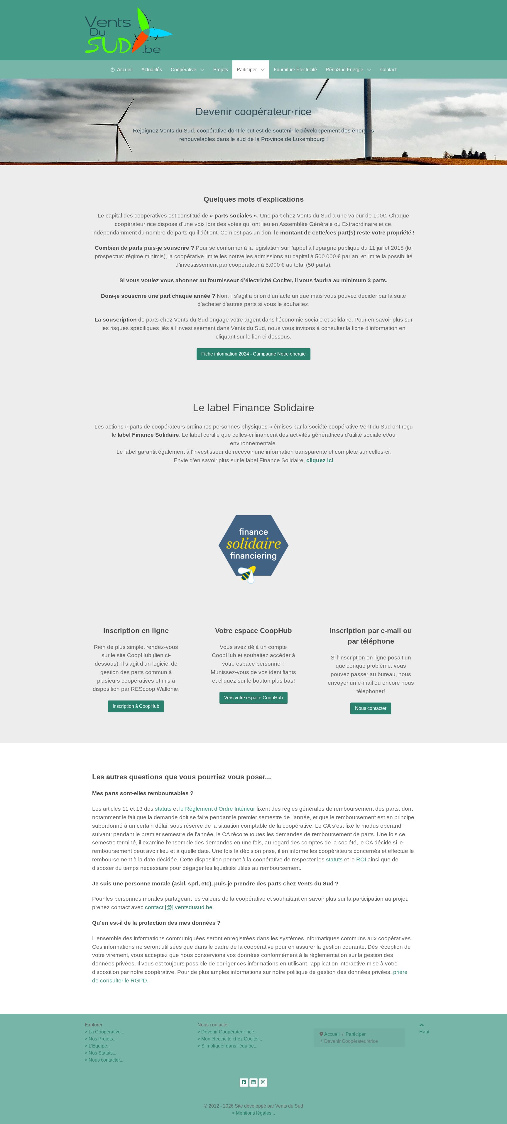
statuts (163, 809)
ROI (361, 859)
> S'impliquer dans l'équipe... (227, 1045)
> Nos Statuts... (100, 1052)
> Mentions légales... (253, 1113)
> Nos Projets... (100, 1038)
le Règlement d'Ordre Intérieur (217, 809)
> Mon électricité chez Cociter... (229, 1038)
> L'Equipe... (98, 1045)
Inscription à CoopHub (136, 706)
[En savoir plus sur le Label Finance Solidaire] (253, 545)
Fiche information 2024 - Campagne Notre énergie (253, 353)
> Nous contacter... (104, 1059)
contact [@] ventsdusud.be (178, 907)
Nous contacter (370, 708)
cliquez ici (319, 460)
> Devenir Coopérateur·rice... (227, 1031)
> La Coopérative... (104, 1031)
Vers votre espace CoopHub (253, 697)
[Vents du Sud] (129, 30)
